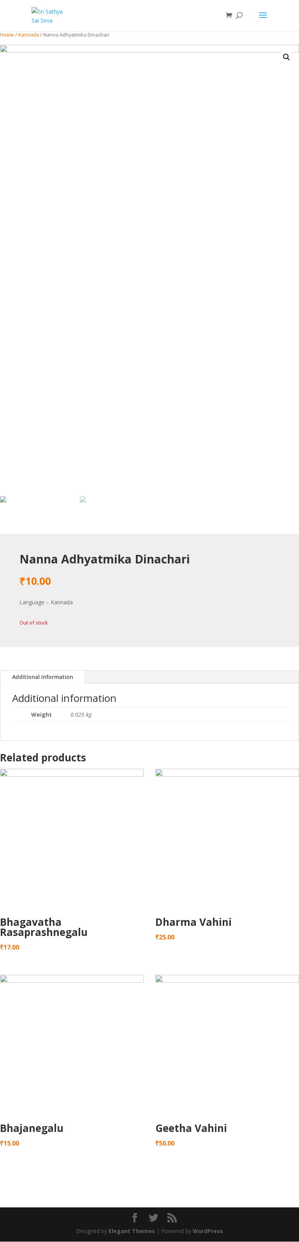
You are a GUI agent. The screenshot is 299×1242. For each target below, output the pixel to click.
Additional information (42, 676)
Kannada (28, 34)
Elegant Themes (132, 1231)
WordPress (208, 1231)
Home (7, 34)
